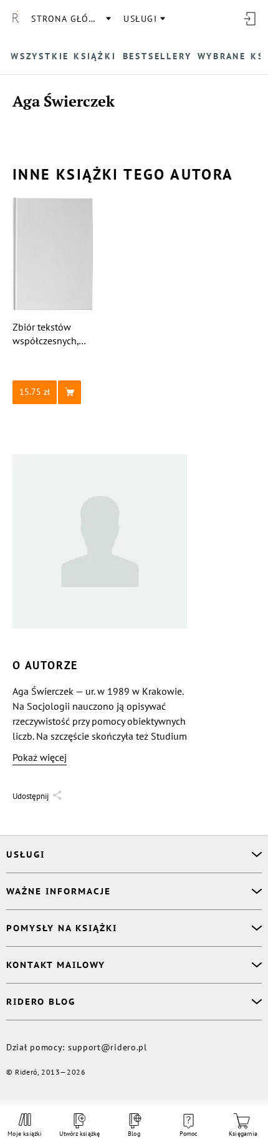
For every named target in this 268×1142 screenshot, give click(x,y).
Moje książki (24, 1134)
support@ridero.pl (107, 1047)
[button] (52, 392)
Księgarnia (243, 1134)
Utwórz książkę (79, 1134)
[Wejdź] (249, 19)
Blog (134, 1134)
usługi (140, 18)
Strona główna (70, 18)
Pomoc (188, 1134)
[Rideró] (15, 18)
